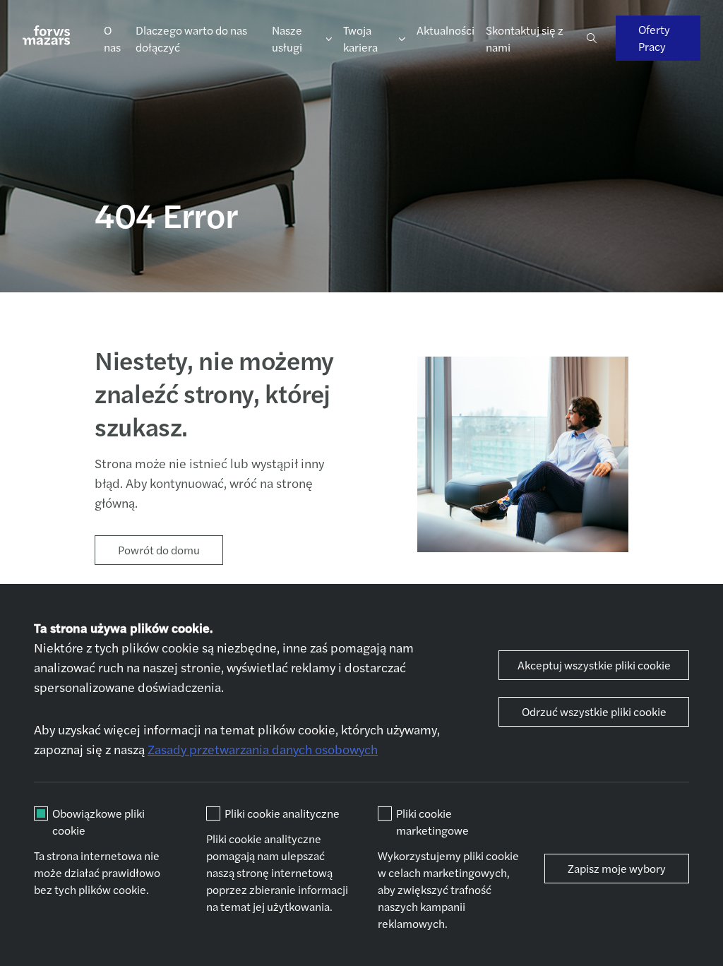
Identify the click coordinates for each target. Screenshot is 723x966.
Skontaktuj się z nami (524, 38)
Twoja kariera (360, 38)
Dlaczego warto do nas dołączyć (191, 38)
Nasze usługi (287, 38)
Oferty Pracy (654, 37)
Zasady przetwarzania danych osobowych (263, 749)
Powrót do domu (159, 550)
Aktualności (445, 30)
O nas (112, 38)
